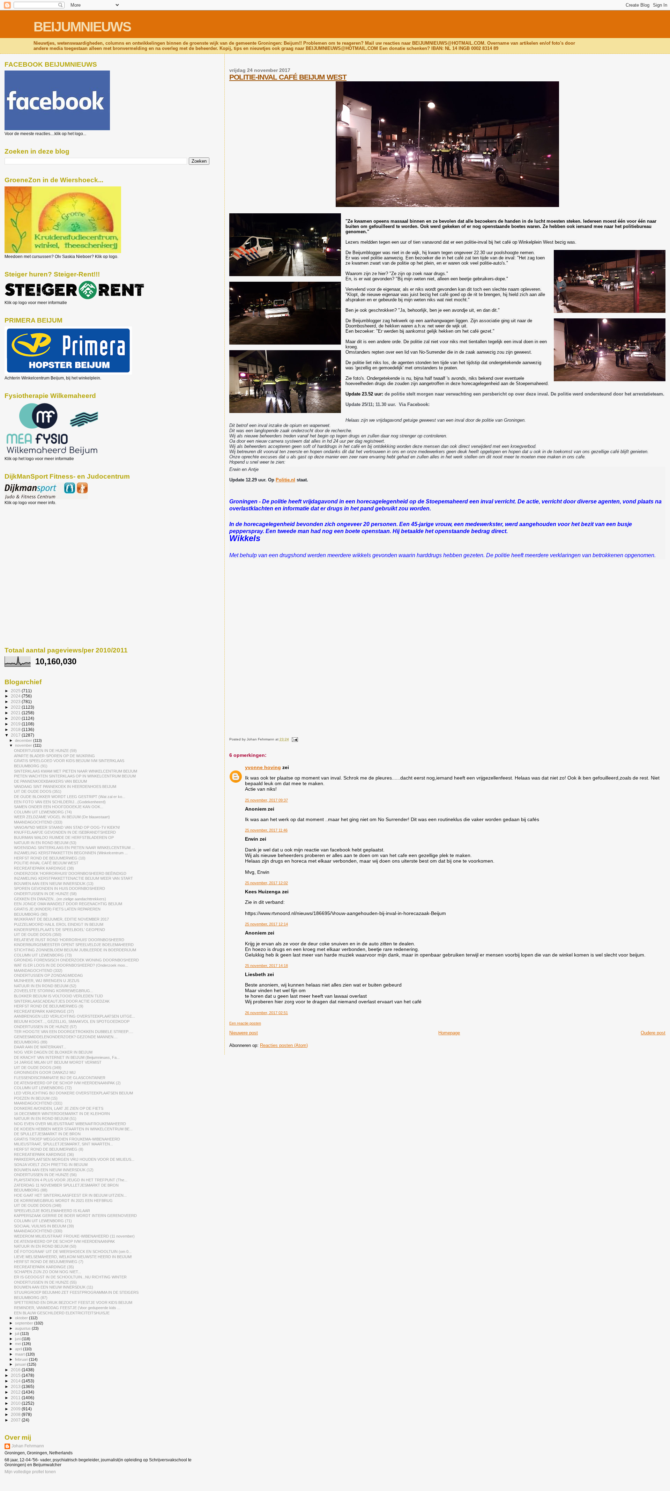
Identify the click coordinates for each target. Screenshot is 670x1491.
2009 (16, 1409)
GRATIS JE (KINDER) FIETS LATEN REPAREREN (57, 909)
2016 (16, 1369)
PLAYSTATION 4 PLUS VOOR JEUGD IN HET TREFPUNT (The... (70, 1180)
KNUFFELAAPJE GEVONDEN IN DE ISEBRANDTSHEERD (65, 832)
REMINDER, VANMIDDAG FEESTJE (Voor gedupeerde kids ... (67, 1308)
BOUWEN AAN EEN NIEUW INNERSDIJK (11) (53, 1287)
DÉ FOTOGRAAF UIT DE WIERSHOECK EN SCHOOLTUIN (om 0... (73, 1251)
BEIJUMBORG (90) (30, 914)
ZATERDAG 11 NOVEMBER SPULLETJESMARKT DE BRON (66, 1185)
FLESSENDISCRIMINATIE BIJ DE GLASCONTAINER (59, 1078)
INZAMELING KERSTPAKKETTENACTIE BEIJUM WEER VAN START (73, 878)
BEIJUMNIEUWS (82, 26)
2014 (16, 1381)
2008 (16, 1414)
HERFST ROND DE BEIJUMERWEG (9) (48, 1006)
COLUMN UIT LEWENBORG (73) (43, 955)
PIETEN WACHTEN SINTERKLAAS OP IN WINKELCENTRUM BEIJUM (75, 776)
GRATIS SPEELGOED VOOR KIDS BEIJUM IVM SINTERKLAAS (69, 761)
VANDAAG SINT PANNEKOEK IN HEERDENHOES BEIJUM (65, 786)
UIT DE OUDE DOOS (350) (37, 934)
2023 (16, 701)
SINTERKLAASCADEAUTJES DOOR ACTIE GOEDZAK (62, 1001)
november (24, 745)
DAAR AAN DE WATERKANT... (40, 1047)
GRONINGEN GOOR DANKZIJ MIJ (45, 1072)
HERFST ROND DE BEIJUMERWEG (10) (49, 858)
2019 (16, 724)
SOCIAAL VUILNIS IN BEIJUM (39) (44, 1226)
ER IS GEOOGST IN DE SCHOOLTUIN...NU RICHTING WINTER (70, 1277)
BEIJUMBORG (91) (30, 766)
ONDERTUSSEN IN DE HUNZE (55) (45, 1282)
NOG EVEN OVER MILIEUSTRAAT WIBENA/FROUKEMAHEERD (70, 1124)
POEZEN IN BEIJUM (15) (36, 1098)
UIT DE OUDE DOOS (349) (37, 1067)
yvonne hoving (263, 767)
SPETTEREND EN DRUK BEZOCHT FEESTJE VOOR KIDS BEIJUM (73, 1302)
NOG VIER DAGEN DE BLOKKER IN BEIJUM (53, 1052)
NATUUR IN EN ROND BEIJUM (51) (45, 1118)
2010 (16, 1403)
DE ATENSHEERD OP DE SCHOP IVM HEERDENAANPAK (64, 1241)
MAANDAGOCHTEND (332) (38, 970)
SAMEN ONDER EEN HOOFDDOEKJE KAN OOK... (58, 807)
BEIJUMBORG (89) (30, 1042)
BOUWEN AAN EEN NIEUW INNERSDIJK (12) (54, 1170)
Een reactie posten (245, 1023)
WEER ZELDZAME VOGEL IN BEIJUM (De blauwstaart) (62, 817)
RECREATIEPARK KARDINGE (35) (44, 1267)
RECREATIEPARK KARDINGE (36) (44, 1154)
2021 (16, 712)
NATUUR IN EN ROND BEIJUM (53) (45, 843)
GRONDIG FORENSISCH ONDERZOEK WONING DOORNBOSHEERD (76, 960)
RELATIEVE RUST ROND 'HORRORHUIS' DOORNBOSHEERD (69, 940)
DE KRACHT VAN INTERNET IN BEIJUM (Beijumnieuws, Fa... (67, 1057)
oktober (22, 1318)
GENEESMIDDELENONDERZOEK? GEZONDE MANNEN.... (66, 1037)
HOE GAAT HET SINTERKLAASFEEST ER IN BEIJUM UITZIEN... (70, 1195)
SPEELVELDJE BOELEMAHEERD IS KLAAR (52, 1211)
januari (21, 1364)
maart (20, 1354)
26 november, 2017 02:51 (266, 1013)
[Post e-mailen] (294, 739)
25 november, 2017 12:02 (266, 883)
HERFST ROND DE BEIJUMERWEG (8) (48, 1149)
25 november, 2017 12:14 (266, 924)
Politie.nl (285, 479)
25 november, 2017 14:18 (266, 966)
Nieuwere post (243, 1032)
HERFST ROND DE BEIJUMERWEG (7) (48, 1262)
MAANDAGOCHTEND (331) (38, 1103)
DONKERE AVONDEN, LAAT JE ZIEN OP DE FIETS (58, 1108)
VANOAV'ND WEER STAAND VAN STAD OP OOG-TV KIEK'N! (67, 827)
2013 (16, 1386)
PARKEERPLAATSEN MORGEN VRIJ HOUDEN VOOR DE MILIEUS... (74, 1159)
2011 (16, 1397)
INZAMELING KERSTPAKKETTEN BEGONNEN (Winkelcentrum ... (71, 853)
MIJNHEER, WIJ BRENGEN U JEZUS (46, 981)
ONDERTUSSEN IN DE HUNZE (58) (45, 894)
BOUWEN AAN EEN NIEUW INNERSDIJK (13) (54, 883)
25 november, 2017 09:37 (266, 800)
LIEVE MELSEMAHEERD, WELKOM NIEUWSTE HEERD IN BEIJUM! (73, 1257)
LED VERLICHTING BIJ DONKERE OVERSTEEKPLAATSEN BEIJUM (73, 1093)
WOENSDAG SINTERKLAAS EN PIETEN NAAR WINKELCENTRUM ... (74, 848)
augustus (23, 1328)
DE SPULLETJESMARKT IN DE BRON (47, 1134)
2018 (16, 729)
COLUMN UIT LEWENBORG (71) (43, 1221)
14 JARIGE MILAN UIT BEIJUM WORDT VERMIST (58, 1062)
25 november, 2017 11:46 (266, 830)
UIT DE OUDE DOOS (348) (37, 1205)
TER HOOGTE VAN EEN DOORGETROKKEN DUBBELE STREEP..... (73, 1031)
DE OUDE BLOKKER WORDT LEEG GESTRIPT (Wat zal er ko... (69, 797)
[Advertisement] (36, 543)
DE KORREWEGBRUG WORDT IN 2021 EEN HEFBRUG (63, 1200)
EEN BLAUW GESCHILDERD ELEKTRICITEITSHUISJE (62, 1313)
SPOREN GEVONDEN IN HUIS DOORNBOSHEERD (59, 888)
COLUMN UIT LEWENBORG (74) (43, 812)
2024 (16, 696)
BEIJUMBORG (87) (30, 1298)
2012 (16, 1392)
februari (22, 1359)
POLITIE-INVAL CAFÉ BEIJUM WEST (288, 77)
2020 (16, 718)
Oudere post (653, 1032)
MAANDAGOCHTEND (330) (38, 1231)
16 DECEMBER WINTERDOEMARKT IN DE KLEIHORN (62, 1114)
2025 (16, 690)
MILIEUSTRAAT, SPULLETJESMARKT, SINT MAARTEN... (63, 1144)
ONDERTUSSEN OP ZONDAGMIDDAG (48, 975)
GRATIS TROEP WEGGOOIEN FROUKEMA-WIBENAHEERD (67, 1139)
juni (18, 1339)
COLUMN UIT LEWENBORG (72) (43, 1088)
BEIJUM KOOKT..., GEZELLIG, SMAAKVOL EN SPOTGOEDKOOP (71, 1021)
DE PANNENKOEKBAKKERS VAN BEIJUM (50, 781)
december (24, 740)
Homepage (449, 1032)
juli (17, 1333)
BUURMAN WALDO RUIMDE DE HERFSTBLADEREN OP (64, 837)
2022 (16, 707)
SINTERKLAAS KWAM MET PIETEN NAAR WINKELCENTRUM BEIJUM (75, 771)
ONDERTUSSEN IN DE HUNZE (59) (45, 750)
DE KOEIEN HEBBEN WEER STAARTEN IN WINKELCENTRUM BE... (73, 1129)
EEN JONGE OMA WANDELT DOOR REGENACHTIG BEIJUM (68, 904)
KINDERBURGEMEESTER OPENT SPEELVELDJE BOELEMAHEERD (74, 945)
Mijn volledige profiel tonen (30, 1471)
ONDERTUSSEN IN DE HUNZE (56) (45, 1175)
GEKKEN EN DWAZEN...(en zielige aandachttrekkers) (60, 899)
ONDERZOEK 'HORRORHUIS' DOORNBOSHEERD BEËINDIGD (70, 873)
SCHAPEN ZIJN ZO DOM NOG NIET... (47, 1272)
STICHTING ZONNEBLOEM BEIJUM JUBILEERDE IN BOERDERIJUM (75, 950)
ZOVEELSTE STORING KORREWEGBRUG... (53, 991)
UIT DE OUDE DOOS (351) (37, 791)
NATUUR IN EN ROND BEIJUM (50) (45, 1246)
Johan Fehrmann (28, 1446)
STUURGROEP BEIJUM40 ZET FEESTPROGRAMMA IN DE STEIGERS (76, 1292)
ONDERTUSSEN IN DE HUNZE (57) (45, 1027)
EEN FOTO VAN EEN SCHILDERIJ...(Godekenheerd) (60, 802)
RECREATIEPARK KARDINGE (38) (44, 868)
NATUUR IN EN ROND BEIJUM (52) (45, 986)
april (19, 1349)
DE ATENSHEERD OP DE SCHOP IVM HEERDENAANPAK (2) (67, 1083)
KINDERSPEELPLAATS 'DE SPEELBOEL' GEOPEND (59, 930)
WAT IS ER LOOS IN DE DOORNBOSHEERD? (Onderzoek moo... (71, 965)
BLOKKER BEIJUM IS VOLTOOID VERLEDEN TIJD (58, 996)
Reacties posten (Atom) (284, 1045)
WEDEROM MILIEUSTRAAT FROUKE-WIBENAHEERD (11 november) (74, 1236)
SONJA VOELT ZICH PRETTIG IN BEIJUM (51, 1164)
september (24, 1323)
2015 (16, 1375)
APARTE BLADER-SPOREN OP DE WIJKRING (54, 756)
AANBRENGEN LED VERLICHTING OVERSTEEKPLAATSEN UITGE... (74, 1016)
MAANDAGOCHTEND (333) (38, 822)
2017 (16, 735)
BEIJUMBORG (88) (30, 1190)
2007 (16, 1420)
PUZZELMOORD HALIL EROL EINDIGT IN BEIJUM (58, 924)
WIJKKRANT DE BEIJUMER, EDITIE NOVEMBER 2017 (61, 919)
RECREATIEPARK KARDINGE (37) (44, 1011)
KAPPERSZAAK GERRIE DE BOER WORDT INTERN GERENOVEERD (75, 1215)
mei (18, 1344)
